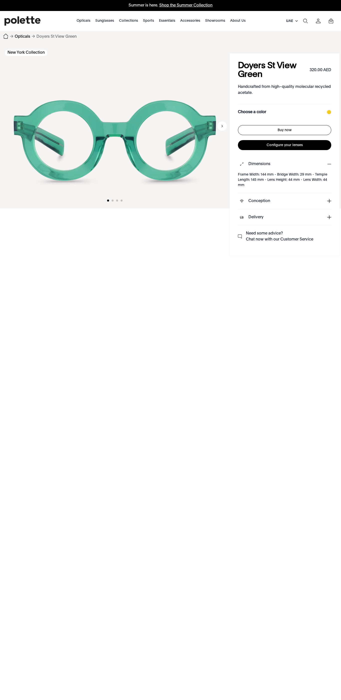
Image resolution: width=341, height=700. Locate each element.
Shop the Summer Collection (185, 5)
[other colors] (327, 112)
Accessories (190, 20)
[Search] (305, 21)
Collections (128, 20)
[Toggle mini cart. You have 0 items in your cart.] (331, 21)
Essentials (167, 20)
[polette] (22, 21)
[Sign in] (318, 21)
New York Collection (26, 53)
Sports (148, 20)
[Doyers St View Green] (115, 126)
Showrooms (215, 20)
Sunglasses (104, 20)
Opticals (83, 20)
